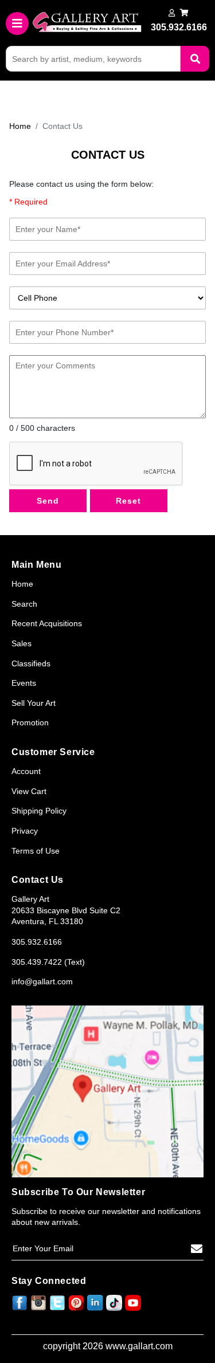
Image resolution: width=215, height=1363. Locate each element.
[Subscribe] (196, 1249)
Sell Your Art (33, 703)
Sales (21, 643)
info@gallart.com (42, 981)
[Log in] (172, 13)
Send (48, 500)
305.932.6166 (36, 941)
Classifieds (30, 663)
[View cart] (184, 13)
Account (26, 771)
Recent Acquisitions (46, 623)
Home (20, 126)
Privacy (24, 830)
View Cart (28, 791)
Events (23, 683)
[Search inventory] (195, 59)
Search (24, 603)
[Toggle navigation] (17, 23)
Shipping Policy (39, 810)
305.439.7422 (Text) (48, 962)
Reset (128, 500)
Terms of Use (35, 850)
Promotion (30, 722)
